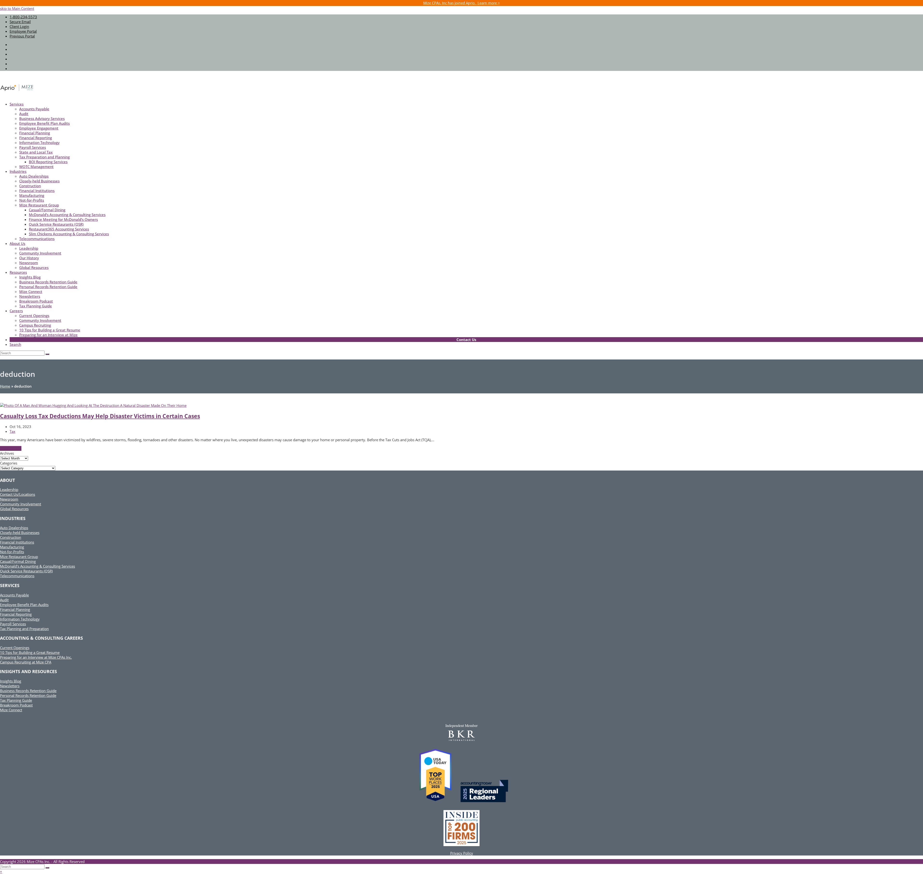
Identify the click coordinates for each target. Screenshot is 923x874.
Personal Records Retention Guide (28, 695)
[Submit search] (47, 867)
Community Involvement (20, 504)
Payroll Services (13, 623)
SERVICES (9, 585)
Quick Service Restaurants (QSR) (26, 571)
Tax (12, 431)
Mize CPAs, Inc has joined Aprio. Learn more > (461, 2)
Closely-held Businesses (19, 532)
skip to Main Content (17, 8)
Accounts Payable (14, 595)
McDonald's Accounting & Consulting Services (37, 566)
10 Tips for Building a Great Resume (30, 652)
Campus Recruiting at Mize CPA (25, 662)
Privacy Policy (461, 853)
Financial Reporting (16, 614)
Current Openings (14, 647)
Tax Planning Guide (16, 700)
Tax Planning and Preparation (24, 628)
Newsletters (9, 685)
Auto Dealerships (14, 527)
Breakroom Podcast (16, 705)
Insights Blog (10, 681)
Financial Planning (15, 609)
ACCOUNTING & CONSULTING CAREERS (41, 638)
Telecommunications (17, 575)
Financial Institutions (17, 542)
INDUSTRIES (12, 518)
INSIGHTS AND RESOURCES (28, 671)
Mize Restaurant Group (19, 556)
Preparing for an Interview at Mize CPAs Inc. (36, 657)
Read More (10, 448)
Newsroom (9, 499)
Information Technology (20, 619)
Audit (4, 599)
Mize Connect (11, 709)
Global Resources (14, 508)
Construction (10, 537)
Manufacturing (12, 547)
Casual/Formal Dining (18, 561)
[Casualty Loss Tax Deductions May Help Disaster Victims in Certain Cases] (93, 405)
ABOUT (7, 480)
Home (5, 386)
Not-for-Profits (12, 551)
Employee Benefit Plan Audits (24, 604)
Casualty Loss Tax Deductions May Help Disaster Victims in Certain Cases (100, 416)
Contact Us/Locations (17, 494)
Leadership (9, 489)
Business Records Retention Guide (28, 690)
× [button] (1, 871)
